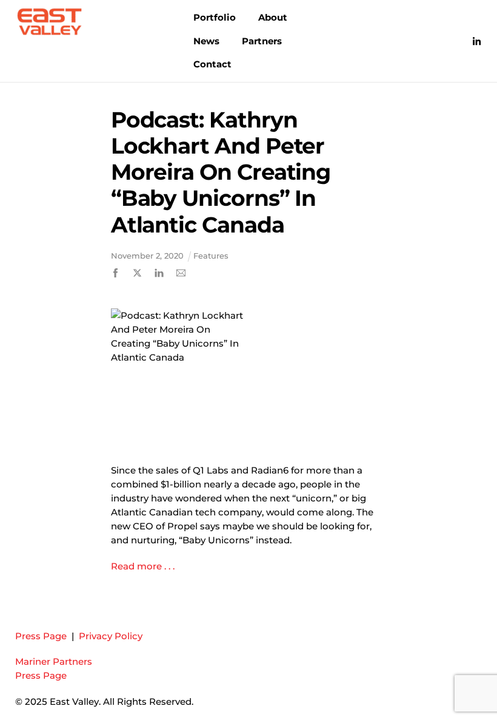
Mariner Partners (53, 661)
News (206, 41)
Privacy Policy (110, 636)
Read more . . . (144, 566)
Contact (212, 64)
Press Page (41, 636)
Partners (262, 41)
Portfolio (214, 17)
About (272, 17)
